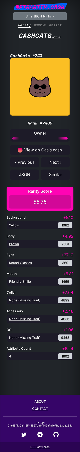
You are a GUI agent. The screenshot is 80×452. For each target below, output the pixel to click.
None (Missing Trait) (24, 300)
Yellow (14, 225)
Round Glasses (20, 263)
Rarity (24, 25)
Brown (14, 244)
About (40, 401)
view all (40, 35)
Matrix (40, 25)
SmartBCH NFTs (39, 16)
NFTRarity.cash (40, 447)
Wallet (55, 25)
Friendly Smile (20, 281)
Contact (40, 409)
